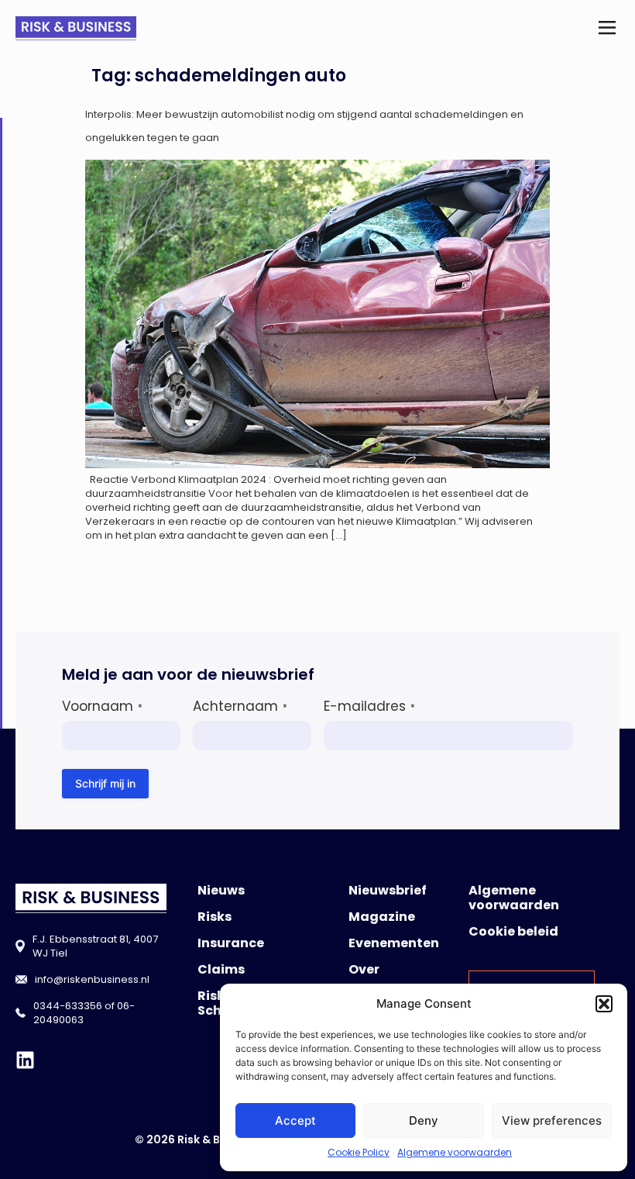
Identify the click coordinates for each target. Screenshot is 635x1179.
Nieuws (221, 890)
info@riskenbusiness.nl (92, 979)
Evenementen (393, 943)
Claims (221, 969)
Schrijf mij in (105, 783)
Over (363, 969)
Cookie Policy (359, 1152)
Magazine (381, 917)
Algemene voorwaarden (454, 1152)
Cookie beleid (513, 931)
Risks (214, 917)
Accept (295, 1120)
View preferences (552, 1120)
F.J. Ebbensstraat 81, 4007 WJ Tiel (95, 946)
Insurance (230, 943)
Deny (423, 1120)
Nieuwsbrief (387, 890)
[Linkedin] (25, 1060)
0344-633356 (67, 1005)
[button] (604, 1004)
